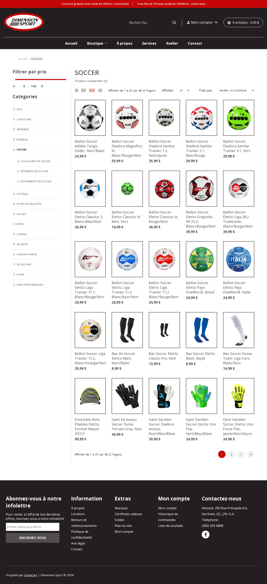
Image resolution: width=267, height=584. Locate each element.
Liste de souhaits (170, 526)
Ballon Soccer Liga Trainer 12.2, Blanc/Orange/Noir (90, 358)
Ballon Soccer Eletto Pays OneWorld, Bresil (200, 287)
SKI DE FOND (24, 264)
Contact (76, 549)
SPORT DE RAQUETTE (29, 204)
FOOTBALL (23, 194)
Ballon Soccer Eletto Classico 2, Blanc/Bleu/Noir (89, 217)
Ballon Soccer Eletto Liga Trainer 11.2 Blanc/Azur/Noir (125, 289)
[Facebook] (206, 534)
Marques (121, 508)
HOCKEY (21, 214)
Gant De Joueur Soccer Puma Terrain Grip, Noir (127, 424)
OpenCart (30, 575)
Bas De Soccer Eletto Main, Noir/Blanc (123, 358)
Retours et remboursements (84, 523)
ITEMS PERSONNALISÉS (30, 284)
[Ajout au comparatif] (96, 109)
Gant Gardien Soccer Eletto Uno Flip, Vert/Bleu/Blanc (201, 426)
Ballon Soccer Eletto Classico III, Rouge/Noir (163, 217)
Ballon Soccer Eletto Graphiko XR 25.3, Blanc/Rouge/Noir (201, 219)
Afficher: (168, 90)
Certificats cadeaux (128, 514)
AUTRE (20, 274)
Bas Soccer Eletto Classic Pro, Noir (163, 356)
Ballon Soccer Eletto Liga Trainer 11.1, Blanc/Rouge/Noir (90, 289)
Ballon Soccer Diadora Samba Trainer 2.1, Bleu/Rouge (199, 148)
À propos (78, 508)
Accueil (22, 59)
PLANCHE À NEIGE (27, 254)
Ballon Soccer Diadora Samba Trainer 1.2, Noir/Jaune (162, 148)
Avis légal (78, 543)
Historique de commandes (168, 517)
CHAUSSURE (24, 119)
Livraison (78, 514)
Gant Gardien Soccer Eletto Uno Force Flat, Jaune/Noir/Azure (238, 426)
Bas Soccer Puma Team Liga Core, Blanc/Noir (237, 358)
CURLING (22, 234)
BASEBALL (22, 139)
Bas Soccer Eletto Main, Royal (200, 356)
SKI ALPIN (22, 244)
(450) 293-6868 (212, 526)
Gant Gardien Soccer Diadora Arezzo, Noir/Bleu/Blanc (162, 426)
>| (250, 454)
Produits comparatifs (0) (91, 81)
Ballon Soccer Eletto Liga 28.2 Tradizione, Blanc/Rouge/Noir (238, 219)
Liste (100, 90)
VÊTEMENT (23, 129)
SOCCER (36, 59)
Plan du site (123, 526)
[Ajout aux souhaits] (96, 109)
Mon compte (124, 531)
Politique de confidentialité (81, 534)
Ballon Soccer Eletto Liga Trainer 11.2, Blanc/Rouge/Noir (164, 289)
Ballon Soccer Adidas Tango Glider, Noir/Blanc (90, 146)
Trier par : (206, 90)
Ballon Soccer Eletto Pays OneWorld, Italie (236, 287)
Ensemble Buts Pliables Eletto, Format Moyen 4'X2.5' (87, 426)
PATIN (20, 224)
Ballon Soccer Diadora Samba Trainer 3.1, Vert (236, 146)
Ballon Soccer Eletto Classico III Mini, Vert (126, 217)
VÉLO (20, 109)
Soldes (119, 520)
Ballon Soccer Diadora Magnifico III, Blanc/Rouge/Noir (127, 148)
